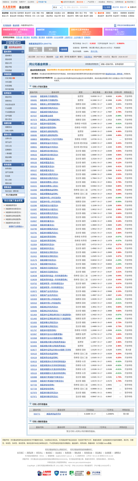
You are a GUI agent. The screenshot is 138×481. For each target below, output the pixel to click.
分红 (33, 16)
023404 (33, 342)
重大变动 (8, 119)
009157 (33, 170)
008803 (33, 139)
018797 (33, 272)
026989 (33, 381)
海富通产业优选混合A (49, 291)
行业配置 (8, 108)
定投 (33, 13)
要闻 (77, 13)
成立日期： (36, 57)
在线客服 (108, 453)
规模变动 (8, 127)
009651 (33, 174)
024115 (34, 354)
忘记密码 (31, 2)
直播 (91, 16)
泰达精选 (34, 37)
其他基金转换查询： (92, 64)
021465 (33, 318)
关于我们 (20, 453)
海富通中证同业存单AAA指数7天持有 (55, 350)
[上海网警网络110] (44, 473)
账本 (63, 16)
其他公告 (8, 161)
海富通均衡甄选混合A (49, 229)
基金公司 (123, 7)
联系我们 (49, 453)
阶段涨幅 (8, 86)
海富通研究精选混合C (49, 108)
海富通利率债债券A (48, 237)
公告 (38, 16)
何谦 (56, 57)
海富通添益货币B (53, 414)
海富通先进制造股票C (13, 216)
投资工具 (49, 13)
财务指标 (8, 169)
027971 (33, 396)
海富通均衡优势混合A (49, 393)
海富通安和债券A (47, 385)
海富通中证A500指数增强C (51, 338)
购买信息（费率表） (12, 191)
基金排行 (28, 13)
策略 (77, 16)
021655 (33, 322)
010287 (33, 209)
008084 (33, 131)
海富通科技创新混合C (13, 212)
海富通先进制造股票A (13, 219)
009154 (33, 159)
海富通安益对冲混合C (49, 143)
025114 (34, 369)
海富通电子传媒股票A (49, 100)
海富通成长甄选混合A (49, 174)
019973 (33, 295)
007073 (33, 120)
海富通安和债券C (47, 389)
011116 (34, 240)
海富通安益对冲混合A (49, 147)
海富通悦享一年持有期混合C (52, 287)
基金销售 (8, 157)
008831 (33, 147)
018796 (33, 268)
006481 (33, 104)
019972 (33, 291)
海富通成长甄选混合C (49, 178)
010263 (33, 201)
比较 (63, 13)
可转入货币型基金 (39, 404)
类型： (68, 57)
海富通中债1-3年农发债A (50, 198)
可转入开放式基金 (39, 87)
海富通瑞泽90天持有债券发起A (53, 361)
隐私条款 (78, 453)
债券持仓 (8, 101)
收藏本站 (6, 2)
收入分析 (8, 180)
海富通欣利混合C (47, 248)
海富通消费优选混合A (49, 213)
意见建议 (98, 453)
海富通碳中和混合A (48, 260)
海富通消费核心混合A (49, 182)
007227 (33, 127)
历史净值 (8, 78)
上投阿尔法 (68, 37)
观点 (81, 13)
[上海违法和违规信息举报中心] (76, 473)
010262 (33, 198)
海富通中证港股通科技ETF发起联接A (55, 315)
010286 (33, 205)
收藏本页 (132, 7)
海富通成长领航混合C (49, 256)
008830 (33, 143)
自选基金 (102, 2)
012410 (33, 252)
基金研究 (70, 16)
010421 (33, 213)
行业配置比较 (10, 112)
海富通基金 (88, 57)
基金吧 (86, 16)
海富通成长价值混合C (49, 209)
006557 (33, 112)
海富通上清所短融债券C (50, 120)
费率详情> (94, 51)
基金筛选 (49, 16)
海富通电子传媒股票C (49, 96)
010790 (33, 229)
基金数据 (5, 13)
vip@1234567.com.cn (64, 456)
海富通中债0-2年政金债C (50, 303)
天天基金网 (7, 25)
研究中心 (39, 453)
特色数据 (8, 70)
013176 (33, 264)
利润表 (7, 176)
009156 (33, 166)
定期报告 (8, 150)
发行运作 (8, 142)
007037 (33, 116)
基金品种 (13, 16)
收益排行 (116, 16)
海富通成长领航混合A (49, 252)
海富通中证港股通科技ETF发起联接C (55, 318)
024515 (33, 361)
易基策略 (49, 37)
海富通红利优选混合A (49, 307)
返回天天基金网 (69, 2)
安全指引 (58, 453)
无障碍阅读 (119, 2)
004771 (37, 414)
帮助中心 (110, 2)
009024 (33, 151)
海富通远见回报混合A (49, 268)
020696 (33, 311)
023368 (33, 338)
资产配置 (8, 116)
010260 (33, 190)
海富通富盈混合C (47, 162)
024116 (34, 357)
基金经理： (52, 57)
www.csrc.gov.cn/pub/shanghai (79, 462)
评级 (42, 13)
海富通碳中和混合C (48, 264)
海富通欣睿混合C (47, 225)
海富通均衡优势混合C (49, 396)
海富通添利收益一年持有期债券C (54, 279)
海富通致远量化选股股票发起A (53, 342)
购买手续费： (85, 51)
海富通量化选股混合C (49, 326)
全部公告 (8, 138)
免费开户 (22, 2)
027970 (33, 393)
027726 (33, 389)
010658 (33, 225)
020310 (33, 303)
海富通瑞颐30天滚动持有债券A (53, 369)
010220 (33, 182)
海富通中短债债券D (48, 330)
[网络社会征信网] (60, 473)
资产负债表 (9, 172)
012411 (34, 256)
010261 (33, 194)
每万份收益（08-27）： (84, 44)
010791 (33, 233)
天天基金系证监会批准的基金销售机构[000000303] (48, 459)
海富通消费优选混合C (49, 217)
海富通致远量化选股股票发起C (53, 346)
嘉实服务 (42, 37)
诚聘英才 (117, 453)
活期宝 (108, 13)
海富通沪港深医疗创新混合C (52, 381)
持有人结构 (9, 131)
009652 (33, 178)
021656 (33, 326)
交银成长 (87, 37)
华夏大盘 (19, 37)
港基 (38, 13)
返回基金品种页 (15, 47)
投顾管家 (20, 13)
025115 (34, 373)
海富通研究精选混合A (49, 112)
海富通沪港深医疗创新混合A (52, 377)
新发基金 (20, 16)
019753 (33, 287)
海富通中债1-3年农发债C (50, 201)
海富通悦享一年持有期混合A (52, 283)
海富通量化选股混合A (49, 322)
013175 (33, 260)
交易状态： (96, 48)
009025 (33, 155)
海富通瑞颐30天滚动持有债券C (53, 373)
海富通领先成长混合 (13, 223)
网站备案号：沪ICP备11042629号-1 (97, 466)
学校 (85, 13)
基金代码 (116, 7)
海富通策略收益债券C (49, 194)
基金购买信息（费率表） (115, 74)
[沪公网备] (93, 473)
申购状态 (28, 16)
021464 (33, 315)
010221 (33, 186)
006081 (33, 100)
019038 (33, 276)
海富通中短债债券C (48, 124)
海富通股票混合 (11, 205)
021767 (33, 330)
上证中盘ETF (78, 37)
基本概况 (8, 56)
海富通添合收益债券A (49, 354)
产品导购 (91, 2)
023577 (33, 350)
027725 (33, 385)
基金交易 (80, 2)
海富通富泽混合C (47, 170)
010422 (33, 217)
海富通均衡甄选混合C (49, 233)
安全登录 (14, 2)
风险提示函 (88, 453)
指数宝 (115, 13)
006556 (33, 108)
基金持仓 (8, 97)
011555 (34, 248)
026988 (33, 377)
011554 (34, 244)
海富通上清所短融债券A (50, 104)
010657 (33, 221)
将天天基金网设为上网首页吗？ (56, 449)
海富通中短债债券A (48, 127)
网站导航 (130, 2)
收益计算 (57, 16)
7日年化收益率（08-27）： (110, 44)
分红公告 (8, 146)
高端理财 (131, 13)
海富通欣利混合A (47, 244)
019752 (33, 283)
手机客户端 (42, 2)
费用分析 (8, 183)
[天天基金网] (9, 7)
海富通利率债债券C (48, 240)
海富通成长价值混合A (49, 205)
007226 (33, 124)
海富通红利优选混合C (49, 311)
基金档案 (24, 7)
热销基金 (123, 16)
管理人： (85, 57)
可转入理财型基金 (39, 421)
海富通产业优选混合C (49, 295)
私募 (42, 16)
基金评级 (8, 67)
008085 (33, 135)
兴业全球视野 (58, 37)
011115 (34, 237)
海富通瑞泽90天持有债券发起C (53, 365)
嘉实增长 (26, 37)
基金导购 (109, 16)
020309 (33, 299)
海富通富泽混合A (47, 166)
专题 (91, 13)
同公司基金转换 (11, 195)
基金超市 (101, 16)
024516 (33, 365)
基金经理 (8, 59)
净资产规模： (111, 57)
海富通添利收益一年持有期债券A (54, 276)
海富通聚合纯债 (46, 116)
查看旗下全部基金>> (16, 226)
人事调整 (8, 154)
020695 (33, 307)
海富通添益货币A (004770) (40, 44)
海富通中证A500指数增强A (51, 334)
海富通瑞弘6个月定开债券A (51, 139)
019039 (33, 279)
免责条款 (68, 453)
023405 (33, 346)
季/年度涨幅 (9, 89)
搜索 (107, 7)
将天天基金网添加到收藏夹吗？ (81, 449)
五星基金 (131, 16)
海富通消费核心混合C (49, 186)
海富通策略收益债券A (49, 190)
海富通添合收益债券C (49, 357)
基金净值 (13, 13)
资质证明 (30, 453)
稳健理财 (123, 13)
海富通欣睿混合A (47, 221)
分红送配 (8, 82)
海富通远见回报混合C (49, 272)
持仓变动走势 (10, 105)
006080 (33, 96)
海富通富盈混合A (47, 159)
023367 (33, 334)
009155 (33, 162)
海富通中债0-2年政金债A (50, 299)
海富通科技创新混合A (13, 209)
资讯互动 (70, 13)
